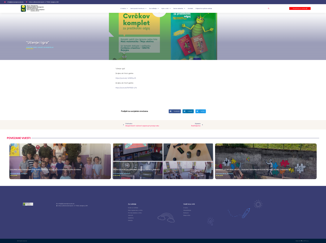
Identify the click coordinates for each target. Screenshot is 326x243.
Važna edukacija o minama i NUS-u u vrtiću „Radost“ (136, 169)
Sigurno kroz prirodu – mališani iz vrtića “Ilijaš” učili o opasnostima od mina (45, 169)
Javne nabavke (178, 8)
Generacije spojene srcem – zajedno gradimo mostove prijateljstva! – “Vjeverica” (253, 169)
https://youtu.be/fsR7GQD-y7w (126, 88)
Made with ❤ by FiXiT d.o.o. (302, 240)
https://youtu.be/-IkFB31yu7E (125, 78)
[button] (268, 8)
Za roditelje (153, 8)
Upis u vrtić (165, 8)
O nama (123, 8)
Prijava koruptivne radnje (204, 8)
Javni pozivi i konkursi (137, 8)
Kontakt (190, 8)
